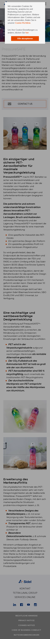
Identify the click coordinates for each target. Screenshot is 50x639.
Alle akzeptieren (25, 38)
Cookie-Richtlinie (22, 23)
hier (27, 32)
